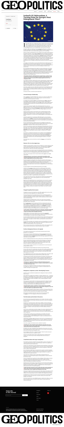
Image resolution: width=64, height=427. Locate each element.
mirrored (41, 55)
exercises (30, 168)
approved (40, 48)
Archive (45, 11)
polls (27, 253)
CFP (44, 153)
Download (8, 28)
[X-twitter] (48, 393)
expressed (33, 235)
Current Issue (41, 11)
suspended (25, 129)
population (27, 96)
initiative (26, 293)
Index (46, 100)
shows (39, 53)
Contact (58, 11)
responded (46, 213)
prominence (48, 134)
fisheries (42, 139)
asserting (50, 69)
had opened (25, 124)
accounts (37, 107)
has (40, 102)
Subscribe (54, 11)
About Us (35, 11)
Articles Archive (50, 11)
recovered (48, 132)
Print (15, 28)
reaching (24, 222)
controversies (28, 203)
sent (47, 129)
